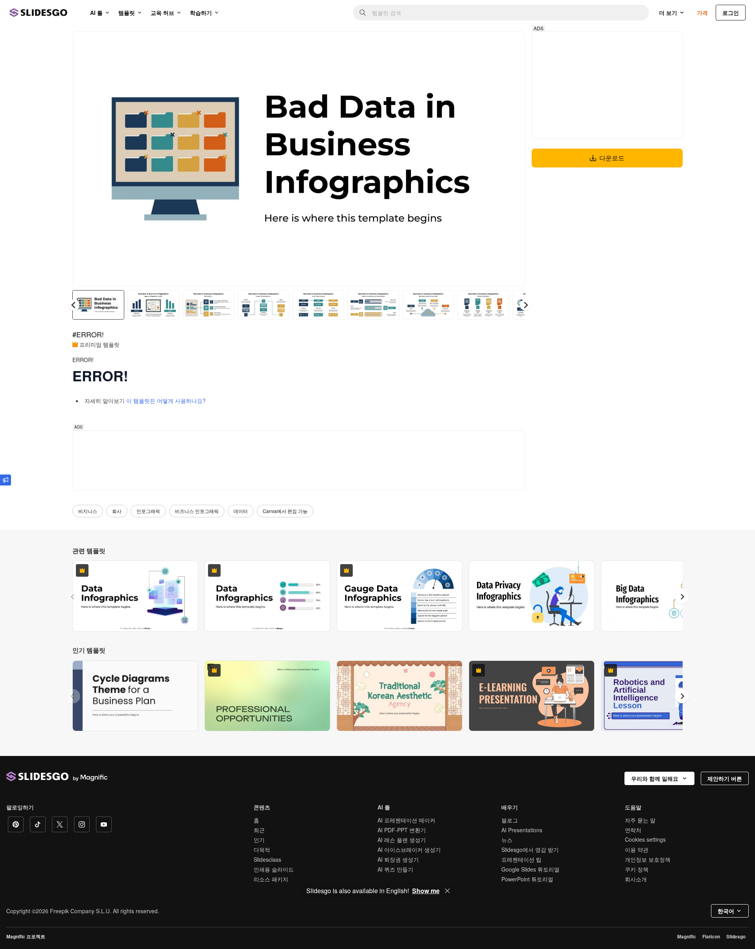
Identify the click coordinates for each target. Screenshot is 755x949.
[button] (525, 305)
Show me (426, 890)
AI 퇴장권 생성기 (398, 859)
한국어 (726, 911)
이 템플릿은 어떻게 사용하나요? (166, 401)
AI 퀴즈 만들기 (395, 869)
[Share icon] (511, 44)
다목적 (262, 849)
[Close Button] (447, 891)
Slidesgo (736, 936)
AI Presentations (521, 830)
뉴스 (506, 840)
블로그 (509, 820)
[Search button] (362, 12)
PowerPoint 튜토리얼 (527, 879)
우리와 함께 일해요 (654, 778)
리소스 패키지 (271, 879)
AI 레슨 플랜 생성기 (402, 840)
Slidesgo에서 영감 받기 (530, 849)
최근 (259, 830)
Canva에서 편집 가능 (285, 511)
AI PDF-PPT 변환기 (402, 830)
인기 (259, 840)
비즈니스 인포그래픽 (197, 511)
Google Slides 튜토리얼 (530, 869)
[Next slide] (513, 159)
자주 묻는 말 (640, 820)
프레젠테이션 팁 (521, 859)
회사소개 (636, 879)
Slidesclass (267, 859)
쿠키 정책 (636, 869)
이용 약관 (636, 849)
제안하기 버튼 (724, 778)
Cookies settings (645, 839)
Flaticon (711, 936)
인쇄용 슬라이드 (274, 869)
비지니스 (87, 511)
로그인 (730, 13)
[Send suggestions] (5, 480)
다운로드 (611, 157)
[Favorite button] (491, 44)
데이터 (241, 511)
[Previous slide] (73, 597)
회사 (117, 511)
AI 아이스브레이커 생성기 (409, 849)
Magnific (686, 936)
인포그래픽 (148, 511)
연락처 (633, 830)
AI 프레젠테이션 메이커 (406, 820)
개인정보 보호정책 (647, 859)
